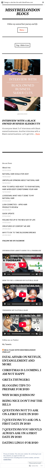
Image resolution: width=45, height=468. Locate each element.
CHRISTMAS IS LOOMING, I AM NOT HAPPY (21, 372)
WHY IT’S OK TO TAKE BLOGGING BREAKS (19, 232)
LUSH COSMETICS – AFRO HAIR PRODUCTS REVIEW (14, 205)
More (37, 134)
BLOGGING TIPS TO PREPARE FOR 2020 (16, 387)
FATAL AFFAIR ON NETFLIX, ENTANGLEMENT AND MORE (21, 360)
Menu (22, 30)
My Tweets (6, 344)
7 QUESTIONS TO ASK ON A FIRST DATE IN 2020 (21, 421)
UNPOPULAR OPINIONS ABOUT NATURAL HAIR (20, 180)
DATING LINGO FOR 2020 (20, 442)
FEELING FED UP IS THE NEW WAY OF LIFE (18, 220)
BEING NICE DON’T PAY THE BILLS (22, 402)
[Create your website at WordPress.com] (22, 2)
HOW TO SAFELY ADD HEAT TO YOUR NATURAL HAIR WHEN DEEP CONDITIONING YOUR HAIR (21, 188)
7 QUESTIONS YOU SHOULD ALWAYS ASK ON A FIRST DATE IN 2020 (22, 433)
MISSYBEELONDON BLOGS (22, 11)
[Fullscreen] (40, 274)
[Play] (5, 274)
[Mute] (37, 274)
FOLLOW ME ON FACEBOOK (13, 241)
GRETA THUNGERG (16, 379)
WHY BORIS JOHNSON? (18, 395)
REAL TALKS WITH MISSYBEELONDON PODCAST (18, 351)
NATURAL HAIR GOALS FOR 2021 (15, 174)
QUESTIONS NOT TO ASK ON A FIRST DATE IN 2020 (20, 412)
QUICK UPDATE (8, 213)
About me (6, 168)
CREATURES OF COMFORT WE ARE (16, 226)
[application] (22, 265)
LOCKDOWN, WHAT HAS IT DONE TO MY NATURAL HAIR (18, 197)
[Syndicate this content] (3, 350)
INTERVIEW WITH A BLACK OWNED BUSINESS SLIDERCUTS (21, 122)
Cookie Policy (7, 459)
